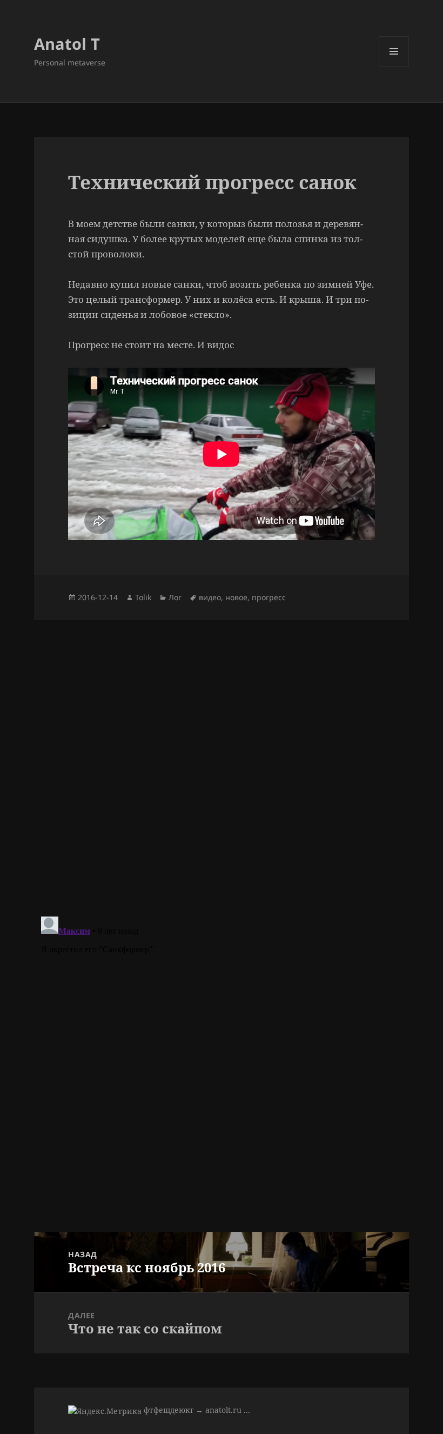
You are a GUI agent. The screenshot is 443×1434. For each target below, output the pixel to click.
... (247, 1410)
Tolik (143, 597)
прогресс (269, 597)
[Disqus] (221, 755)
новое (236, 597)
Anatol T (67, 43)
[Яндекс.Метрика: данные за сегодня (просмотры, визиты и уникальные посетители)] (105, 1411)
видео (210, 597)
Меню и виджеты (394, 66)
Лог (175, 597)
